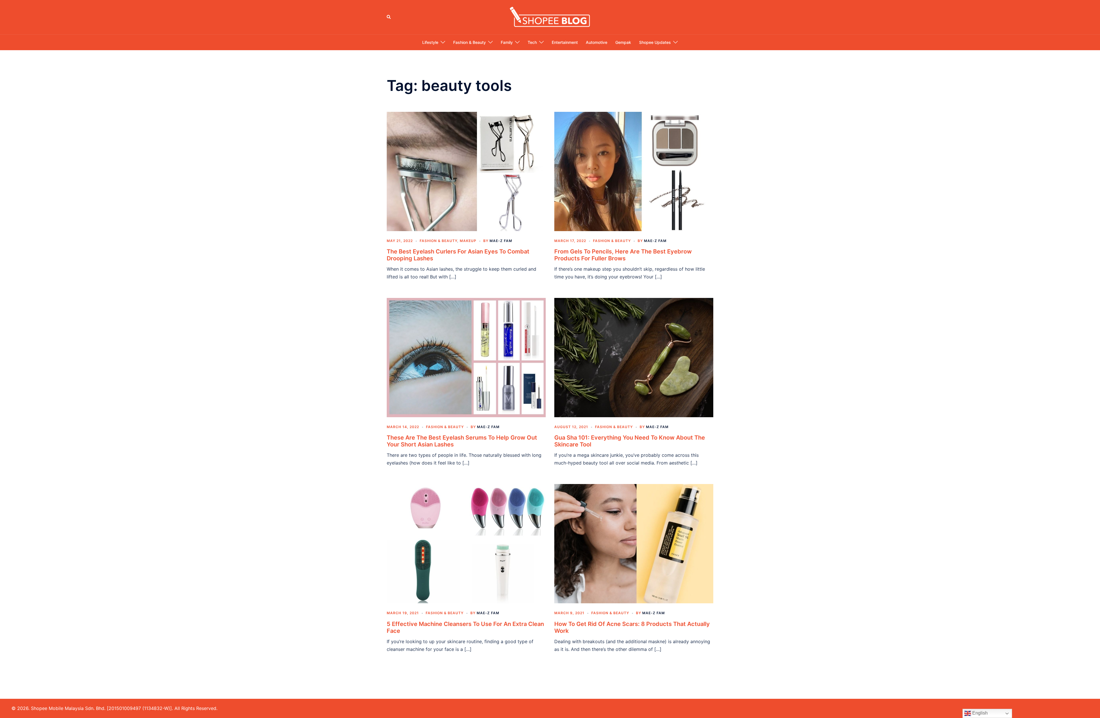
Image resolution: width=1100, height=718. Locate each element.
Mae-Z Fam (501, 241)
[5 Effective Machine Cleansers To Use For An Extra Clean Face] (466, 543)
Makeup (468, 241)
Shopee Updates (655, 42)
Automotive (596, 42)
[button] (389, 17)
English (979, 713)
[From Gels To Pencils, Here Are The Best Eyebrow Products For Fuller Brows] (633, 171)
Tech (532, 42)
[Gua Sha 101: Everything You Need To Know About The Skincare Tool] (633, 357)
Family (507, 42)
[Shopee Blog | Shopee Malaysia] (550, 16)
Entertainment (565, 42)
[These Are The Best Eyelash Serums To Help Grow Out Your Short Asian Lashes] (466, 357)
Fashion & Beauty (469, 42)
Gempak (623, 42)
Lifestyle (430, 42)
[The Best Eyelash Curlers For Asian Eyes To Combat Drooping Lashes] (466, 171)
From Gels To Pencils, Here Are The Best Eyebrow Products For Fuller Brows (623, 255)
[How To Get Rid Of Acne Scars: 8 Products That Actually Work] (633, 543)
